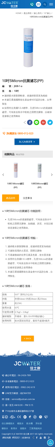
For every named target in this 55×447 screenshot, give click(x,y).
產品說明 (10, 198)
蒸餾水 (23, 428)
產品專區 (28, 13)
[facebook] (30, 122)
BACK (28, 338)
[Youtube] (41, 437)
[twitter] (50, 122)
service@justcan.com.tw (23, 399)
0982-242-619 (28, 387)
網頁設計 (16, 437)
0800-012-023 (25, 133)
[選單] (51, 4)
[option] (27, 48)
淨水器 (39, 423)
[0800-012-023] (32, 4)
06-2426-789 (24, 375)
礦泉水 (5, 428)
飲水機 (29, 423)
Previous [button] (4, 174)
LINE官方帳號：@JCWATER (18, 393)
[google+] (43, 122)
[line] (36, 122)
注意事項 (27, 198)
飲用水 (14, 428)
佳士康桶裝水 (8, 423)
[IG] (45, 437)
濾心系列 (38, 13)
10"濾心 (47, 13)
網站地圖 (6, 437)
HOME (19, 13)
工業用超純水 (35, 428)
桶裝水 (20, 423)
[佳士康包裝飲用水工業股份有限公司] (9, 4)
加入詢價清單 (25, 141)
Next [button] (51, 174)
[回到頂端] (50, 442)
